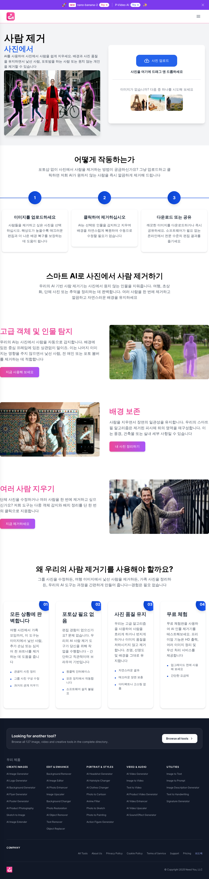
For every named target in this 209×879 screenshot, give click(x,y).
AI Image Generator (17, 773)
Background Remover (59, 773)
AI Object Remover (57, 814)
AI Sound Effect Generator (141, 814)
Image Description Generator (183, 787)
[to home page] (11, 16)
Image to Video (135, 780)
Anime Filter (93, 801)
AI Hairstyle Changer (98, 780)
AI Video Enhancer (137, 801)
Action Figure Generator (100, 821)
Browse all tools (177, 738)
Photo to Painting (96, 814)
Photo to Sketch (96, 808)
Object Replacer (56, 828)
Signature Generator (178, 801)
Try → (104, 4)
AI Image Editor (55, 780)
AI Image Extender (17, 821)
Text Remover (54, 821)
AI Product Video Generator (142, 794)
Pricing (187, 853)
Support (174, 853)
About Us (97, 853)
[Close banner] (203, 5)
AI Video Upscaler (137, 808)
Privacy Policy (114, 853)
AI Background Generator (21, 787)
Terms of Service (156, 853)
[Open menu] (198, 16)
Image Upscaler (55, 794)
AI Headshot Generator (99, 773)
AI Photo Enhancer (57, 787)
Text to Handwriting (178, 794)
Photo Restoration (57, 808)
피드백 (198, 853)
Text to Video (134, 787)
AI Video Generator (137, 773)
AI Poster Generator (18, 801)
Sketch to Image (16, 814)
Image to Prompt (176, 780)
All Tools (83, 853)
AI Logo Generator (17, 780)
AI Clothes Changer (98, 787)
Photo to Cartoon (96, 794)
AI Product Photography (20, 808)
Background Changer (59, 801)
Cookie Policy (135, 853)
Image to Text (174, 773)
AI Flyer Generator (17, 794)
